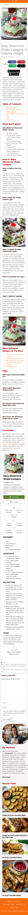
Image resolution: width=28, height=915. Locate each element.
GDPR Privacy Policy (8, 904)
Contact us (18, 901)
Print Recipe (15, 74)
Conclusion (9, 120)
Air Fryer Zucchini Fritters (12, 857)
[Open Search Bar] (25, 4)
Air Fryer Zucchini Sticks (11, 895)
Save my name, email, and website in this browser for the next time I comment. (14, 713)
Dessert (5, 662)
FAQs (8, 118)
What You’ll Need (11, 108)
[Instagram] (12, 1)
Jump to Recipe (14, 71)
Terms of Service (20, 904)
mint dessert (6, 664)
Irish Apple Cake (11, 366)
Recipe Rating (5, 679)
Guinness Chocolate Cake (14, 358)
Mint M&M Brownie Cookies (15, 360)
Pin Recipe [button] (15, 502)
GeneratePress (23, 911)
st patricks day (21, 664)
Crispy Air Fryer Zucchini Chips (14, 815)
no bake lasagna (14, 664)
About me (10, 901)
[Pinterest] (16, 1)
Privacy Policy (14, 907)
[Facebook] (9, 1)
